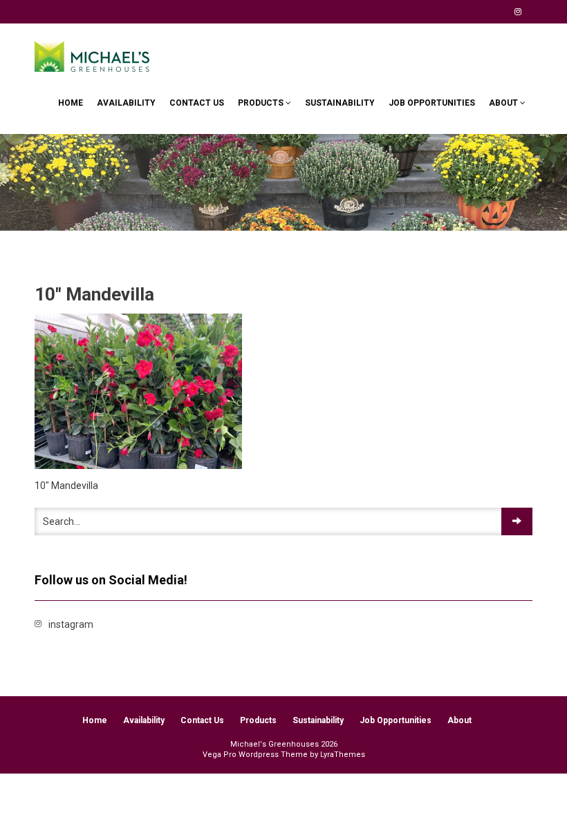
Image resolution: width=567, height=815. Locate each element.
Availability (126, 103)
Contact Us (196, 103)
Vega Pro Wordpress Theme (255, 754)
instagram (517, 11)
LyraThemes (342, 754)
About (504, 103)
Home (70, 103)
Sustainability (340, 103)
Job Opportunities (432, 103)
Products (262, 103)
